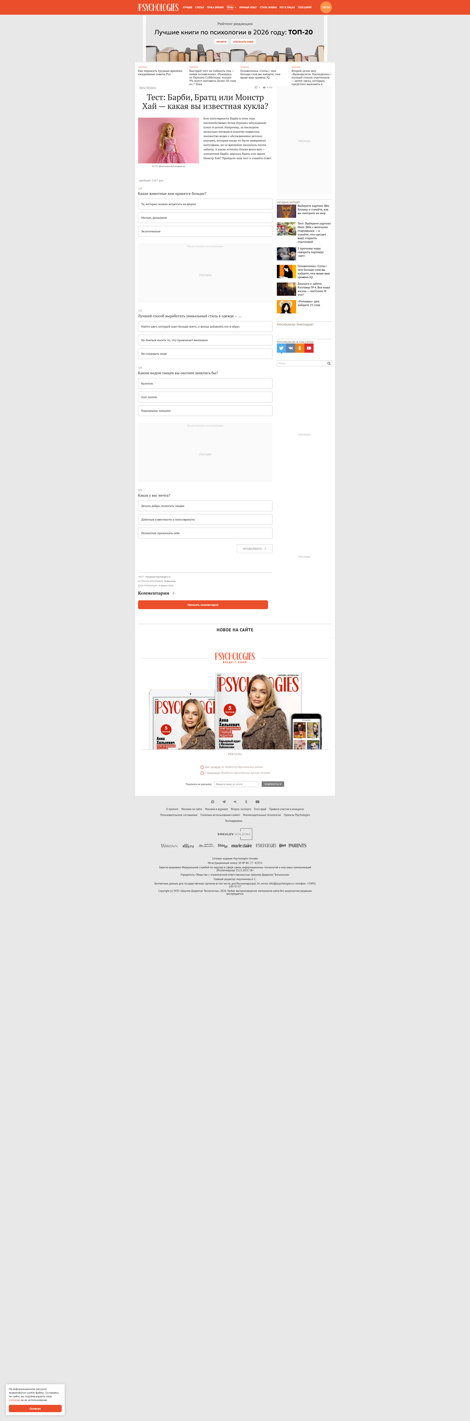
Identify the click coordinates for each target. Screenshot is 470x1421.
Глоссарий (304, 7)
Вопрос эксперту (241, 809)
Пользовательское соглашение (179, 815)
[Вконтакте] (235, 801)
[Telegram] (224, 801)
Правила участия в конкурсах (286, 809)
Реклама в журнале (216, 809)
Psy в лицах (287, 7)
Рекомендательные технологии (262, 815)
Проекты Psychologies (297, 815)
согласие (215, 766)
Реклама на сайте (191, 809)
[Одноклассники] (246, 801)
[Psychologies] (158, 7)
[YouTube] (257, 801)
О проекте (172, 809)
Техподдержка (233, 821)
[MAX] (212, 801)
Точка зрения (215, 7)
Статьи (199, 7)
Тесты (326, 7)
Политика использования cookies (220, 815)
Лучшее (187, 7)
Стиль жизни (268, 7)
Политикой (213, 772)
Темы (230, 7)
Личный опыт (248, 7)
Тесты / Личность (148, 87)
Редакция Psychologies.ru (158, 576)
